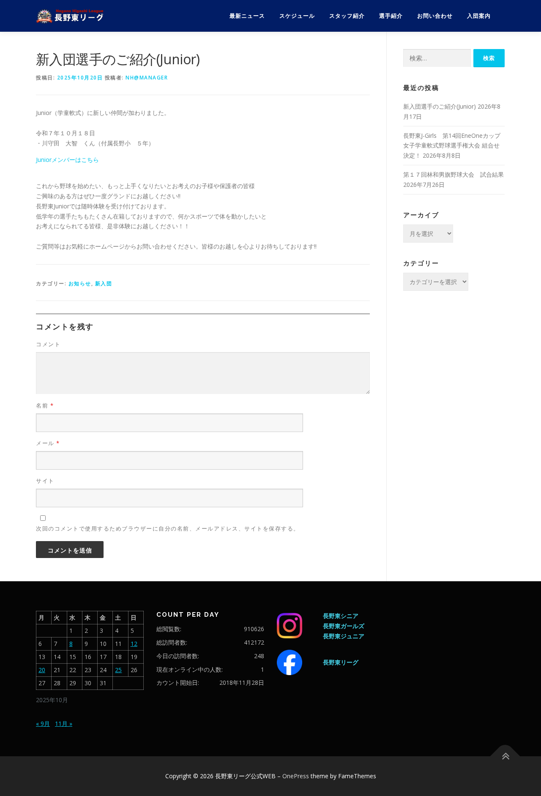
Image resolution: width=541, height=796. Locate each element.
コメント (48, 344)
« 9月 (43, 723)
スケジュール (297, 16)
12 (134, 644)
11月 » (63, 723)
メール (48, 443)
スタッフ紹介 (347, 16)
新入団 (103, 283)
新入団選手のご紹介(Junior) (439, 106)
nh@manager (147, 77)
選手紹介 (391, 16)
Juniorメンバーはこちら (67, 160)
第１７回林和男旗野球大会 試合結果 (453, 174)
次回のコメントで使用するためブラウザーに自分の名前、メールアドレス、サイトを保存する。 (168, 528)
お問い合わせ (435, 16)
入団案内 (479, 16)
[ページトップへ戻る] (505, 756)
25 (118, 670)
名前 (45, 405)
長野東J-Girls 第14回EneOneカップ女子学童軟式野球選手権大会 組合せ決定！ (451, 145)
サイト (45, 480)
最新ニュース (247, 16)
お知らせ (79, 283)
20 (41, 670)
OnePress (295, 776)
